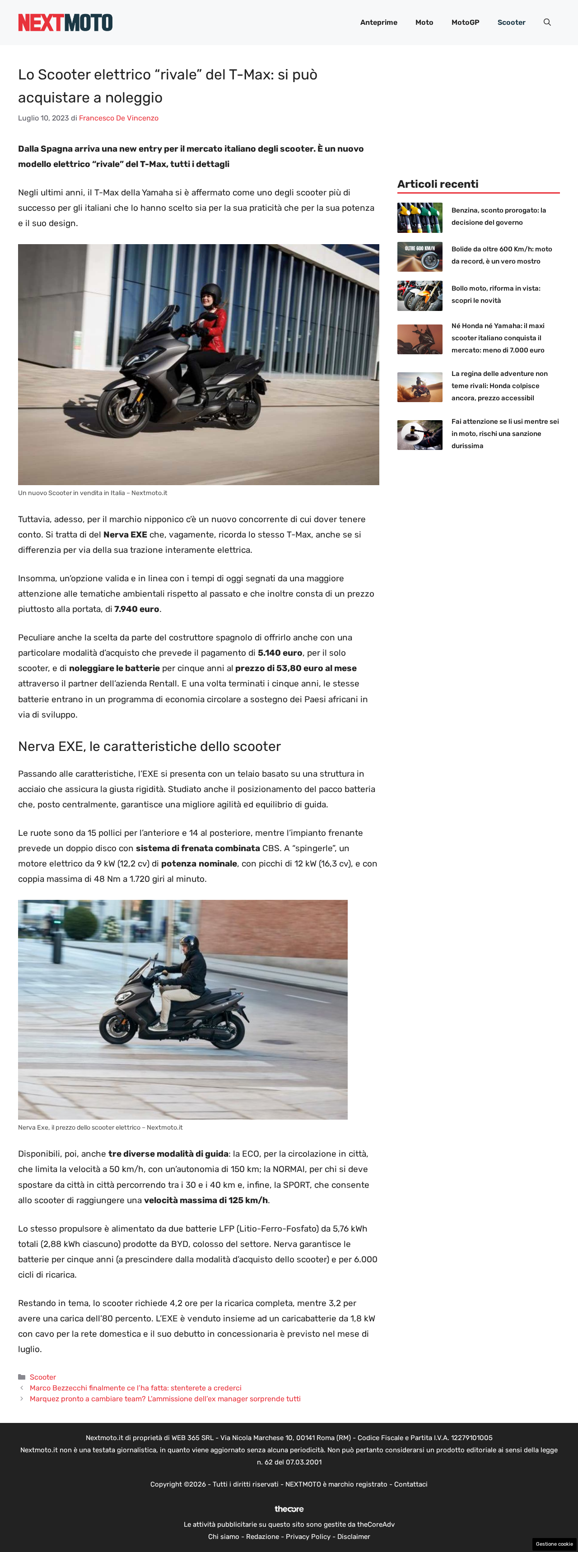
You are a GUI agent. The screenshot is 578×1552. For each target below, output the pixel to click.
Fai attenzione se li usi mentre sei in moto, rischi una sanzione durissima (505, 433)
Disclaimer (353, 1537)
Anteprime (378, 22)
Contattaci (411, 1484)
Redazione (262, 1537)
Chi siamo (223, 1537)
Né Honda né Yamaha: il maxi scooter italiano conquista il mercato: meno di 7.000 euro (498, 338)
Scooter (512, 22)
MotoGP (466, 22)
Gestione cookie (554, 1544)
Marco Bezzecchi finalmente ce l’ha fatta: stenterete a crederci (136, 1388)
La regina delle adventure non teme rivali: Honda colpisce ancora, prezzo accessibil (500, 386)
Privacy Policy (308, 1537)
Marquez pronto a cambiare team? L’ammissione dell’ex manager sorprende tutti (165, 1398)
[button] (547, 22)
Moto (424, 22)
